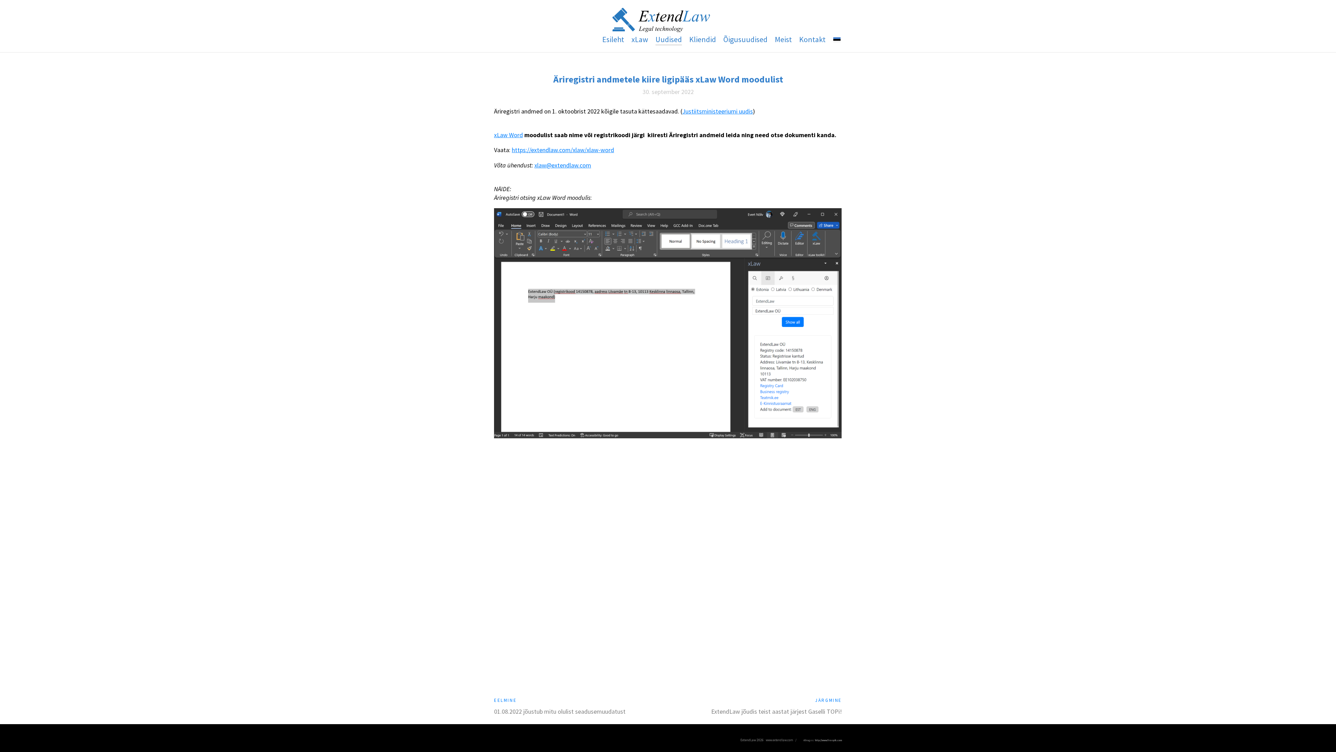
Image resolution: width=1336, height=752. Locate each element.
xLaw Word (508, 135)
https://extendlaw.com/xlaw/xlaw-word (563, 150)
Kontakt (812, 39)
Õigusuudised (745, 39)
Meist (783, 39)
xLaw (639, 39)
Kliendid (702, 39)
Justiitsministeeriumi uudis (717, 111)
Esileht (613, 39)
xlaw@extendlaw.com (562, 165)
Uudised (668, 39)
